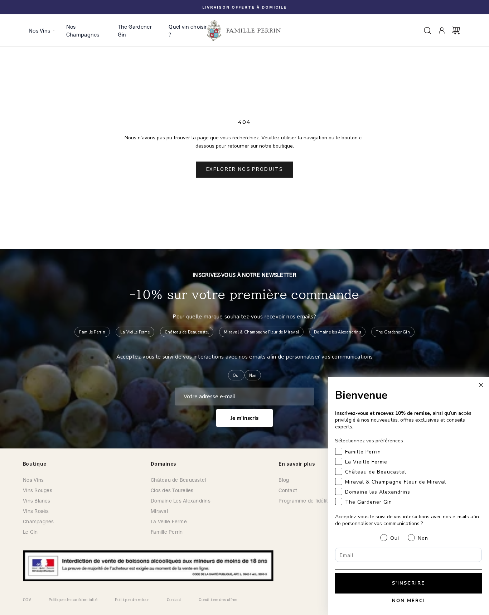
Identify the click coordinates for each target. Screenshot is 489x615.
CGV (27, 599)
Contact (174, 599)
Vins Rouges (37, 490)
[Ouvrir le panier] (456, 30)
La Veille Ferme (169, 521)
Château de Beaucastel (178, 479)
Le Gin (30, 531)
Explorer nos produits (244, 169)
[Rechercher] (427, 30)
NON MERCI (408, 600)
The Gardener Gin (135, 30)
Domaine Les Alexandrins (180, 500)
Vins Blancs (36, 500)
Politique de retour (132, 599)
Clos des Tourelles (172, 490)
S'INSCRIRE (408, 583)
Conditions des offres (218, 599)
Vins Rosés (36, 511)
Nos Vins (39, 30)
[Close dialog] (481, 385)
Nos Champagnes (83, 30)
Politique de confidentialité (73, 599)
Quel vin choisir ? (188, 30)
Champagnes (38, 521)
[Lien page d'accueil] (244, 30)
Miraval (159, 511)
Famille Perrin (167, 531)
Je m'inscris (244, 418)
